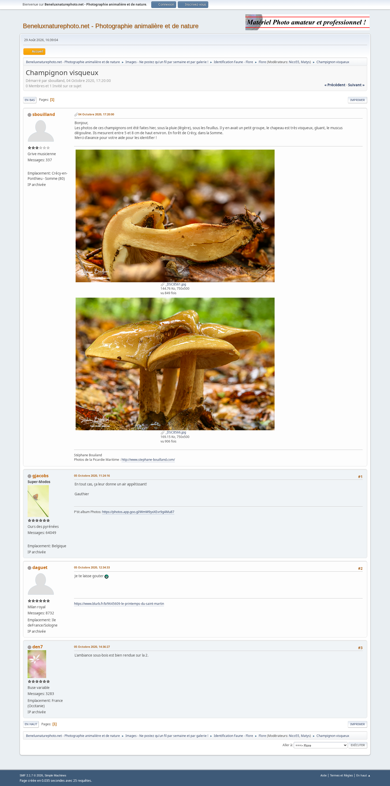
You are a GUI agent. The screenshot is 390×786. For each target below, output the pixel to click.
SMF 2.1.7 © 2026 (31, 775)
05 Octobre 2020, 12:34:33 (92, 567)
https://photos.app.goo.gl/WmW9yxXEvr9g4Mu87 (138, 512)
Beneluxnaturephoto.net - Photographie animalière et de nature (110, 25)
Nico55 (294, 62)
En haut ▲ (363, 775)
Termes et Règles (341, 775)
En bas (30, 100)
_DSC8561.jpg (175, 284)
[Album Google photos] (30, 539)
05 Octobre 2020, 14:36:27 (92, 647)
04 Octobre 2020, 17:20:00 (96, 114)
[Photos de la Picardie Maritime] (30, 166)
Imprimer (357, 100)
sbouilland (43, 114)
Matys (305, 62)
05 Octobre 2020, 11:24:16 (92, 475)
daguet (39, 567)
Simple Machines (55, 775)
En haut (31, 724)
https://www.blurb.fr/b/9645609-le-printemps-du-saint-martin (119, 603)
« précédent (334, 84)
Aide (323, 775)
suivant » (356, 84)
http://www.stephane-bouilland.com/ (148, 459)
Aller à (287, 745)
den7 (37, 647)
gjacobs (40, 476)
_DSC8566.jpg (175, 432)
